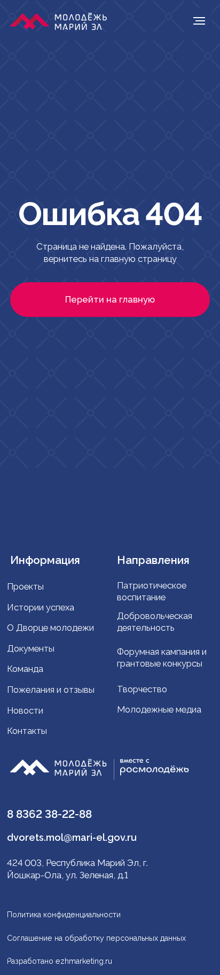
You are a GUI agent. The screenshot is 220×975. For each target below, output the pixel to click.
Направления (153, 560)
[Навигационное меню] (199, 21)
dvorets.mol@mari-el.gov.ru (72, 837)
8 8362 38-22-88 (49, 814)
